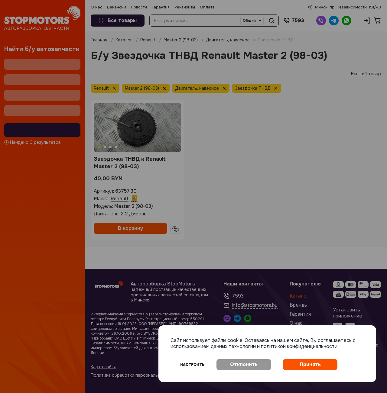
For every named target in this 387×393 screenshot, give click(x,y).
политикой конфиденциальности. (299, 346)
